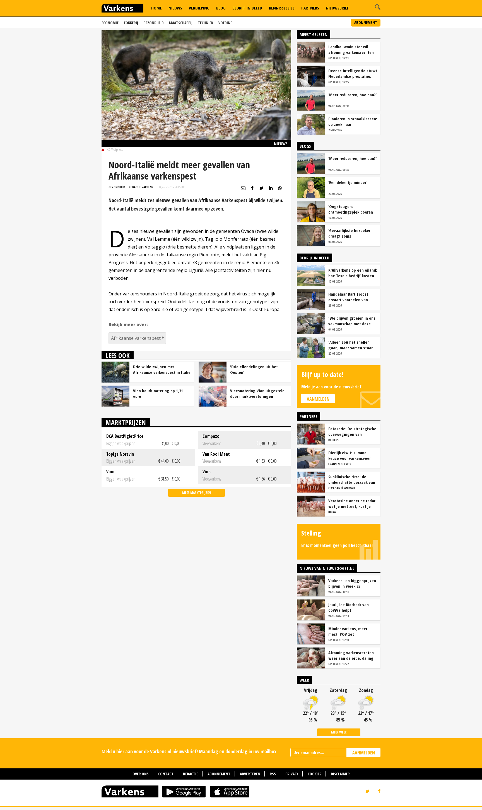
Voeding (225, 22)
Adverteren (250, 773)
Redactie (190, 773)
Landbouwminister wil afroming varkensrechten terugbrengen (351, 49)
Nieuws (175, 8)
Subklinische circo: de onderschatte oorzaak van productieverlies (351, 479)
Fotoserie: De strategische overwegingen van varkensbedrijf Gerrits (352, 431)
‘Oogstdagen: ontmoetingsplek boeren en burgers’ (350, 209)
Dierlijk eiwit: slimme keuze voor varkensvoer (349, 455)
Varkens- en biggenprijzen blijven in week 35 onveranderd (352, 583)
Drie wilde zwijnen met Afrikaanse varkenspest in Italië (162, 369)
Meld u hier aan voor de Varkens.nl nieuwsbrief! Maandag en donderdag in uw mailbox (189, 751)
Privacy (291, 773)
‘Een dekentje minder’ (347, 182)
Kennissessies (282, 8)
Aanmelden (318, 399)
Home (156, 8)
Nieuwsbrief (337, 8)
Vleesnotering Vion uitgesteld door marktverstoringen (257, 393)
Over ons (140, 773)
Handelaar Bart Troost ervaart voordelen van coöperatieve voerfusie (349, 296)
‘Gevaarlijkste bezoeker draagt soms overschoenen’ (349, 233)
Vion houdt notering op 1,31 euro (158, 393)
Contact (165, 773)
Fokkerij (131, 22)
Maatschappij (180, 22)
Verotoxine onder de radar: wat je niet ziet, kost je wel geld (352, 503)
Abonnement (365, 22)
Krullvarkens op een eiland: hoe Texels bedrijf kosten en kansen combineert (352, 272)
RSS (273, 773)
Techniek (205, 22)
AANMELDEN (363, 753)
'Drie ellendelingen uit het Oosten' (254, 369)
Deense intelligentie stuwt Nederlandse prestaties (352, 73)
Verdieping (199, 8)
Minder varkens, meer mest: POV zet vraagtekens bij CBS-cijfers (352, 631)
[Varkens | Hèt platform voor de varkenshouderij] (122, 9)
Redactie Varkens (141, 187)
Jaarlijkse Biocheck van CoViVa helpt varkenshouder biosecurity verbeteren (352, 607)
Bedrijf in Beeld (247, 8)
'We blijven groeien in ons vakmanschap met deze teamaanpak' (351, 320)
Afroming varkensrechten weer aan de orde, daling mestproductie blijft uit (351, 655)
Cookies (314, 773)
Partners (310, 8)
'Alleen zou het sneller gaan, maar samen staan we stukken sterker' (350, 344)
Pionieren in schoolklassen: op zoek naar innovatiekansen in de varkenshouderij (352, 121)
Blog (221, 8)
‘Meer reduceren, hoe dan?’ (352, 94)
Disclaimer (340, 773)
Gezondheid (153, 22)
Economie (110, 22)
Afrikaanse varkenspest (136, 338)
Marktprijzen (125, 422)
